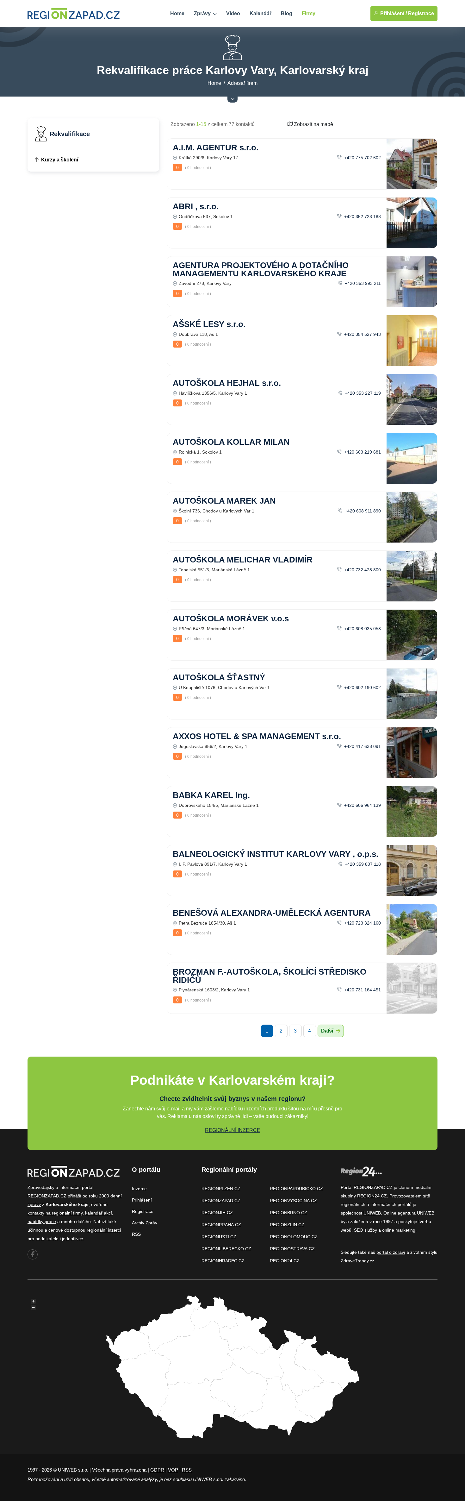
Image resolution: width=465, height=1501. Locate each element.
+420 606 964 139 (362, 805)
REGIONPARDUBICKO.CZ (296, 1188)
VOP (173, 1470)
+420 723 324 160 (362, 923)
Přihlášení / (393, 13)
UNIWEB (372, 1212)
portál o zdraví (390, 1252)
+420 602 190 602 (362, 687)
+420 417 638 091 (362, 746)
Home (177, 13)
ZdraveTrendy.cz (357, 1260)
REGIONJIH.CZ (217, 1212)
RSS (136, 1234)
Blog (286, 13)
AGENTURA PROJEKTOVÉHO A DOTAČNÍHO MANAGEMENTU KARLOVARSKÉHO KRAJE (261, 269)
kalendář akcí (98, 1212)
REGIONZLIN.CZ (287, 1224)
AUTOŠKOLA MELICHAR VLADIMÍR (243, 559)
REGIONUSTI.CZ (219, 1236)
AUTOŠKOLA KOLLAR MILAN (231, 441)
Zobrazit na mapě (313, 124)
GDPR (157, 1470)
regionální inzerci (104, 1230)
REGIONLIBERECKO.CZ (226, 1248)
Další (327, 1030)
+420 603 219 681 (362, 452)
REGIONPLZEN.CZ (221, 1188)
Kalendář (260, 13)
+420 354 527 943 (362, 334)
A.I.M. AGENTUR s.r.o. (215, 147)
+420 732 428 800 (362, 569)
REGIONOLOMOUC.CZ (294, 1236)
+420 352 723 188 (362, 216)
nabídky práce (42, 1221)
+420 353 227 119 (362, 393)
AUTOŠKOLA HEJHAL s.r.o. (227, 383)
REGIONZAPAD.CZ (221, 1200)
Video (233, 13)
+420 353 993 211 (362, 283)
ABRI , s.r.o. (196, 206)
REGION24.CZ (285, 1260)
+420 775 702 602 (362, 157)
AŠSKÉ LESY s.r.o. (209, 324)
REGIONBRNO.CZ (288, 1212)
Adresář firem (242, 83)
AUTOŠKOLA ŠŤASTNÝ (219, 677)
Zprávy (203, 13)
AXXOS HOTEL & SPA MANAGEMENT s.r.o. (257, 736)
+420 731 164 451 (362, 989)
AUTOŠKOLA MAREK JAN (224, 500)
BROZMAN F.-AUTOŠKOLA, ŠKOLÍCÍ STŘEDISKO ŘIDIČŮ (269, 975)
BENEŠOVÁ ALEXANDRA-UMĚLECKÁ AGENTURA (272, 912)
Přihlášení (142, 1200)
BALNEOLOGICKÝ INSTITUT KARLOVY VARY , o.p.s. (275, 854)
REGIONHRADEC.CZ (223, 1260)
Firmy (308, 13)
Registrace (421, 13)
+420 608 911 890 (362, 510)
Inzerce (139, 1188)
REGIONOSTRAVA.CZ (292, 1248)
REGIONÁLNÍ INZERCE (232, 1130)
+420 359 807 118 (362, 864)
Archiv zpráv (144, 1222)
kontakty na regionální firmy (55, 1212)
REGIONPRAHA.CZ (221, 1224)
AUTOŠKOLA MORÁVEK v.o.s (231, 618)
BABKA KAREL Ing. (211, 795)
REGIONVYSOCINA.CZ (293, 1200)
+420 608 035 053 (362, 628)
